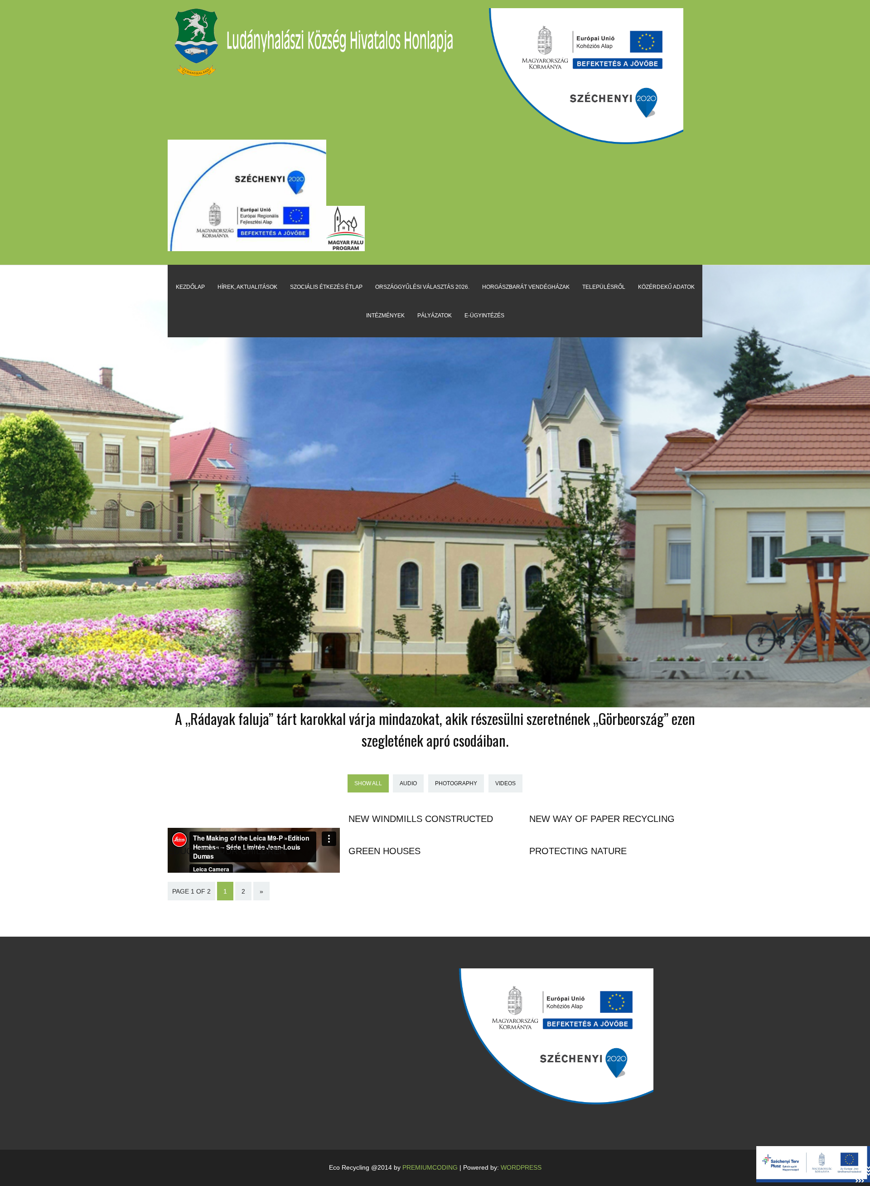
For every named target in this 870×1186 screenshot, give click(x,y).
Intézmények (385, 315)
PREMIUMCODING (430, 1167)
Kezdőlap (190, 287)
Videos (505, 783)
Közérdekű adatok (666, 287)
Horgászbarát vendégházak (526, 287)
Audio (408, 783)
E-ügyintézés (484, 315)
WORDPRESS (521, 1167)
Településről (603, 287)
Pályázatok (434, 315)
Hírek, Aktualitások (247, 287)
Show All (368, 783)
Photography (456, 783)
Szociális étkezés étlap (326, 287)
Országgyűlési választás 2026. (422, 287)
